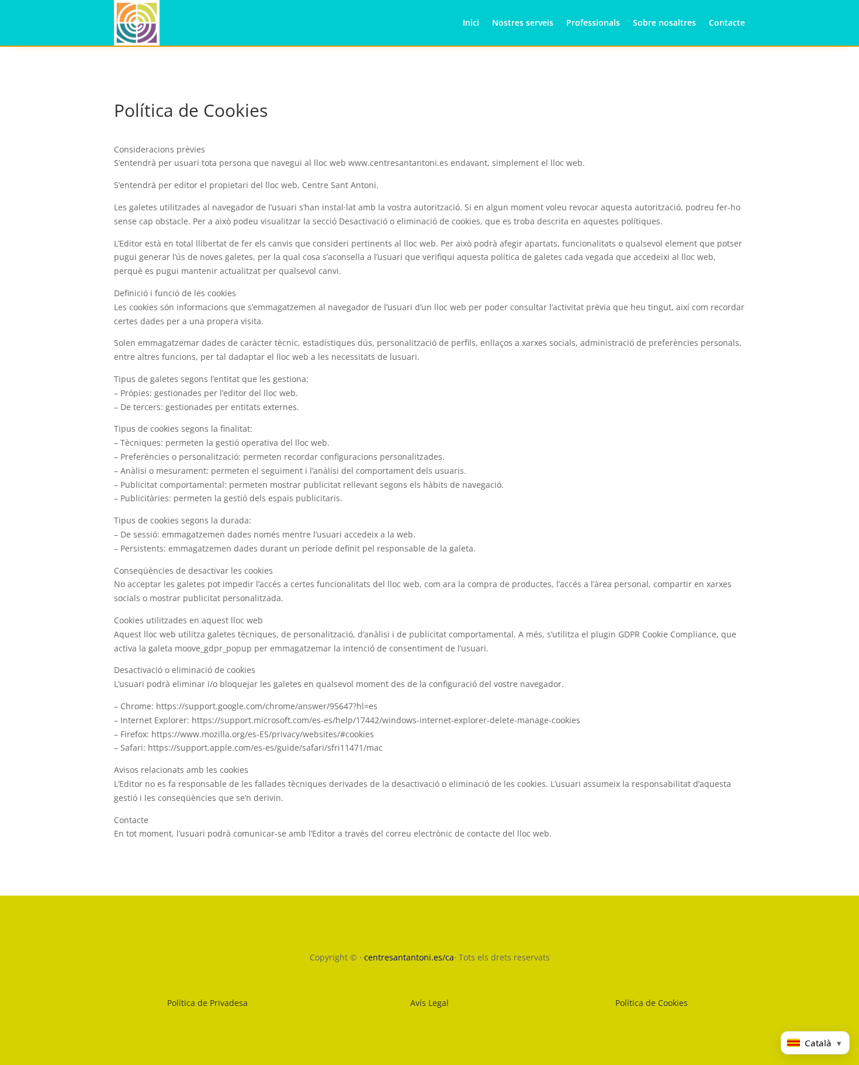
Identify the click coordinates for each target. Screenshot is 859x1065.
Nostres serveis (522, 22)
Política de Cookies (651, 1002)
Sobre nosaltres (664, 22)
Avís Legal (429, 1002)
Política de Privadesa (207, 1002)
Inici (471, 22)
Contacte (727, 22)
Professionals (593, 22)
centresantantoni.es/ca (409, 957)
